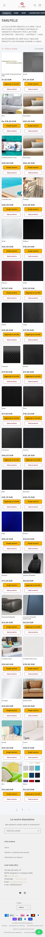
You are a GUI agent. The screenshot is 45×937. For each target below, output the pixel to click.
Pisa (3, 116)
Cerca (6, 847)
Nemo (25, 784)
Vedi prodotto (12, 89)
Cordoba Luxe (6, 199)
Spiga (4, 408)
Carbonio (5, 366)
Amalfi (4, 742)
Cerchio (26, 450)
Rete (3, 492)
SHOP (24, 13)
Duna (25, 408)
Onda (4, 241)
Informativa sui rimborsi (13, 857)
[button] (4, 5)
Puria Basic (27, 116)
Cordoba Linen (7, 659)
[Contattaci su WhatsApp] (39, 931)
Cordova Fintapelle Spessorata (29, 618)
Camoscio (5, 450)
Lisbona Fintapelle (29, 575)
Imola (25, 74)
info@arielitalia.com (18, 882)
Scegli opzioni (33, 84)
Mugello (4, 575)
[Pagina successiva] (28, 809)
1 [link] (16, 809)
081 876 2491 (13, 876)
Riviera (25, 533)
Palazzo (4, 283)
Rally (3, 533)
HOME (16, 13)
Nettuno (26, 241)
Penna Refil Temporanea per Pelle (11, 75)
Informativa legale (30, 932)
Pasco (25, 742)
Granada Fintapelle (8, 617)
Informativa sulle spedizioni (13, 932)
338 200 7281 (20, 879)
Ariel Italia (21, 923)
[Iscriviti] (38, 830)
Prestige (26, 199)
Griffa (25, 283)
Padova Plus (27, 700)
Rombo (25, 366)
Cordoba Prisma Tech (9, 157)
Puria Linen (26, 157)
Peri (3, 784)
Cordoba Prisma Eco (30, 659)
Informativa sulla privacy (35, 925)
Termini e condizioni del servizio (16, 852)
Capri (25, 325)
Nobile (4, 325)
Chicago (5, 700)
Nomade (26, 492)
